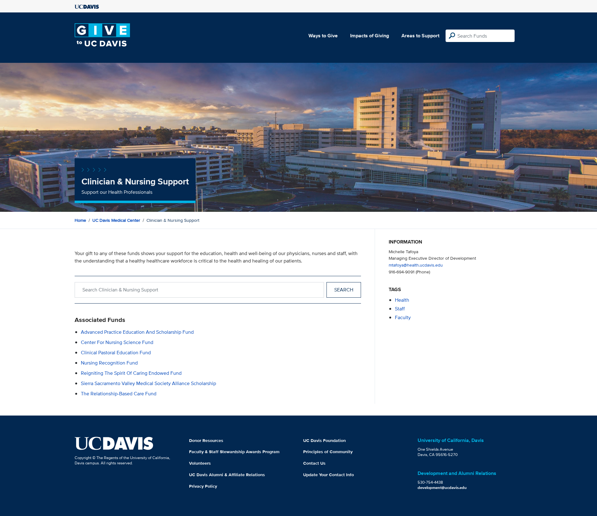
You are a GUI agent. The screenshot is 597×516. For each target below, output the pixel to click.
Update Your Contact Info (328, 475)
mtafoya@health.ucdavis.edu (416, 265)
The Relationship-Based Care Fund (118, 393)
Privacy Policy (203, 486)
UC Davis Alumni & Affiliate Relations (227, 475)
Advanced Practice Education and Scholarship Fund (137, 332)
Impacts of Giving (369, 35)
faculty (403, 317)
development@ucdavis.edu (442, 487)
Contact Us (314, 463)
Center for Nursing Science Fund (117, 342)
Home (80, 220)
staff (400, 308)
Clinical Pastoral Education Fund (116, 352)
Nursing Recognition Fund (109, 362)
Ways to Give (323, 35)
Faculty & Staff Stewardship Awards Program (234, 452)
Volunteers (200, 463)
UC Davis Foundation (324, 440)
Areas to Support (420, 35)
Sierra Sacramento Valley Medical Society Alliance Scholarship (148, 383)
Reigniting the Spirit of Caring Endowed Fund (131, 373)
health (402, 300)
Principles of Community (328, 452)
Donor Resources (206, 440)
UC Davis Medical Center (116, 220)
